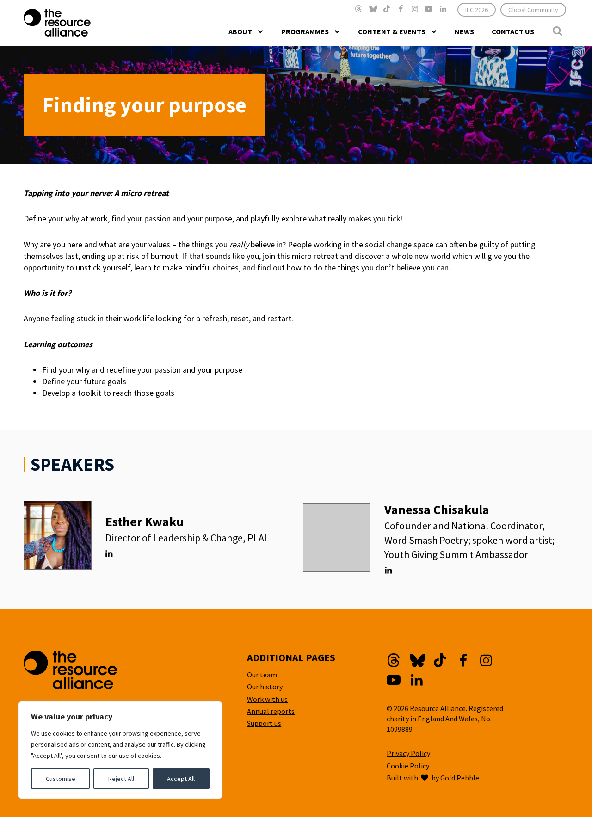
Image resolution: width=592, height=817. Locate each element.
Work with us (267, 699)
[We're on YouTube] (429, 9)
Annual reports (271, 711)
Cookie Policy (408, 765)
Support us (264, 723)
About (240, 31)
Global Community (533, 10)
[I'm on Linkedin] (109, 553)
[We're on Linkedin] (443, 9)
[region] (120, 750)
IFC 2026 (476, 10)
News (464, 31)
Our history (265, 686)
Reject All (121, 778)
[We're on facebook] (400, 9)
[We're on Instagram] (415, 9)
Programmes (305, 31)
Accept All (181, 778)
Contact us (513, 31)
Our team (262, 674)
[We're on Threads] (358, 9)
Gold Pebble (459, 777)
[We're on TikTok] (387, 9)
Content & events (392, 31)
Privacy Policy (408, 753)
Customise (60, 778)
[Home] (76, 23)
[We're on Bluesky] (373, 9)
